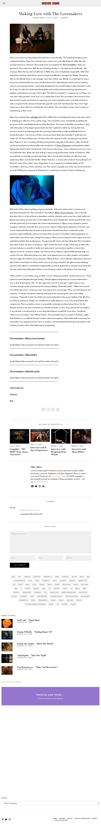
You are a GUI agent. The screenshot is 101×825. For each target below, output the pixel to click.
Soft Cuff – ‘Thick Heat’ (28, 620)
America (48, 577)
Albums (36, 577)
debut (72, 580)
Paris (14, 596)
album (27, 577)
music (16, 592)
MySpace (27, 592)
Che (37, 580)
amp (57, 577)
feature (66, 584)
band (74, 577)
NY (45, 592)
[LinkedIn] (43, 486)
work (64, 604)
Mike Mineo (40, 17)
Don (20, 584)
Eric (50, 584)
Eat (34, 584)
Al (19, 577)
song (61, 600)
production (56, 596)
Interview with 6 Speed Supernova (39, 449)
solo (53, 600)
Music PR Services (61, 820)
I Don (27, 588)
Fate (57, 584)
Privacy (70, 818)
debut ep (82, 580)
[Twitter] (53, 409)
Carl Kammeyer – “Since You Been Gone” (37, 667)
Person (23, 596)
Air (13, 577)
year (73, 604)
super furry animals (35, 604)
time (51, 604)
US (58, 604)
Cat (30, 580)
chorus (45, 580)
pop (32, 596)
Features (64, 17)
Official (83, 592)
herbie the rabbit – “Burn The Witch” (35, 643)
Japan (36, 588)
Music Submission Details (11, 682)
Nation (37, 592)
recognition (72, 596)
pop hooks (42, 596)
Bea (82, 577)
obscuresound (69, 592)
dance (63, 580)
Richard (85, 596)
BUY (11, 401)
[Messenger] (48, 409)
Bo (88, 577)
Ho (16, 588)
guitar (84, 584)
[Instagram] (39, 486)
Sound (70, 600)
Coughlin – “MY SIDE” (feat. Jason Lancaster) (19, 452)
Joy (43, 588)
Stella (13, 507)
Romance (23, 600)
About (55, 818)
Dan (55, 580)
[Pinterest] (58, 409)
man (77, 588)
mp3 (84, 588)
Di (14, 584)
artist (65, 577)
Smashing (43, 600)
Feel (76, 584)
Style (79, 600)
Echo (42, 584)
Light (56, 588)
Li (50, 588)
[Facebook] (43, 409)
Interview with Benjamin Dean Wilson (58, 452)
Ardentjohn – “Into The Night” (32, 655)
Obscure (54, 592)
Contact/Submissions (82, 818)
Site (33, 600)
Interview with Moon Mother (79, 450)
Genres (94, 818)
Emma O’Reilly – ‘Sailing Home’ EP (34, 631)
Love (65, 588)
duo (27, 584)
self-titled (34, 117)
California (19, 580)
